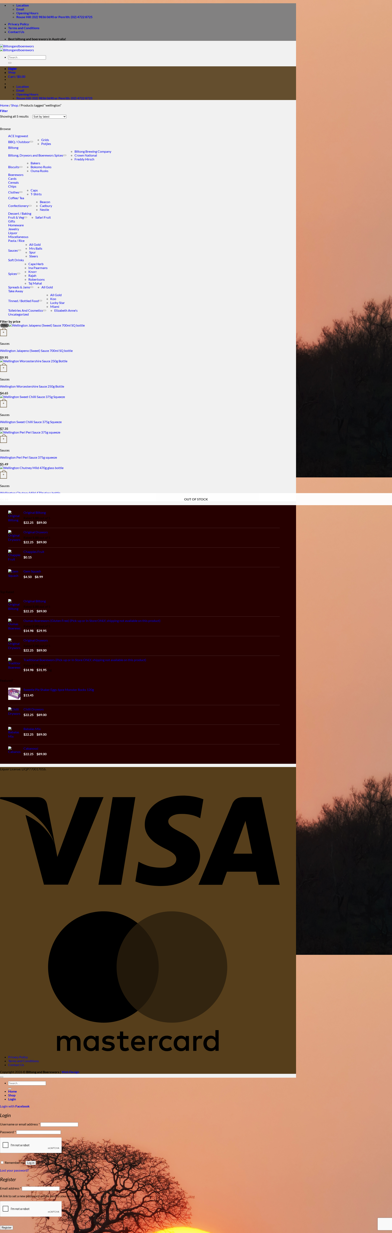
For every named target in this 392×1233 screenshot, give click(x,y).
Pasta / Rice (16, 240)
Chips (12, 186)
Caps (34, 190)
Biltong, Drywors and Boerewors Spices (35, 155)
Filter (4, 325)
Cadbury (46, 206)
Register (6, 1227)
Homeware (16, 225)
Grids (45, 140)
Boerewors (15, 175)
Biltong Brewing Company (93, 151)
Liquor (12, 233)
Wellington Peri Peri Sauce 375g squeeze (28, 457)
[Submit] (9, 62)
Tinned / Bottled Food (23, 301)
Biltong (13, 147)
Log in (30, 1162)
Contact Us (16, 32)
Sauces (13, 250)
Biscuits (13, 167)
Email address (10, 1188)
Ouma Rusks (39, 171)
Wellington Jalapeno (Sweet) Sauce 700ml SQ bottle (36, 350)
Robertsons (36, 279)
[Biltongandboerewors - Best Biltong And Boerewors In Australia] (17, 48)
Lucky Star (57, 303)
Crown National (86, 155)
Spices (12, 274)
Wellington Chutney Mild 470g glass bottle (30, 493)
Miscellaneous (18, 237)
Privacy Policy (18, 24)
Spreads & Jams (19, 287)
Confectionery (18, 206)
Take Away (15, 291)
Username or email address (20, 1124)
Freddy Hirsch (84, 159)
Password (8, 1132)
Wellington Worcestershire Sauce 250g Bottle (32, 386)
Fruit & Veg (16, 217)
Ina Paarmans (38, 268)
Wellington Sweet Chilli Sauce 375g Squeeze (31, 422)
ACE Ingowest (18, 136)
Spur (32, 252)
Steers (33, 256)
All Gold (35, 244)
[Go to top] (1, 1077)
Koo (53, 299)
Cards (12, 178)
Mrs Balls (35, 248)
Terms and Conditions (23, 28)
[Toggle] (31, 141)
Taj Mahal (35, 283)
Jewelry (13, 229)
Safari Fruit (43, 217)
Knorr (32, 272)
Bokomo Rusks (41, 167)
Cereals (13, 182)
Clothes (13, 192)
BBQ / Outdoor (19, 142)
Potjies (46, 144)
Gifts (11, 221)
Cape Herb (35, 264)
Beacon (45, 202)
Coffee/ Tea (16, 198)
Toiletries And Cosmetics (25, 310)
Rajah (32, 275)
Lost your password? (14, 1170)
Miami (54, 306)
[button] (4, 111)
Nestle (44, 209)
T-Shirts (36, 194)
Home (12, 68)
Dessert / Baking (19, 213)
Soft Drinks (16, 260)
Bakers (35, 163)
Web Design (70, 1072)
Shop (12, 72)
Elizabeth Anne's (66, 310)
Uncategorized (18, 314)
